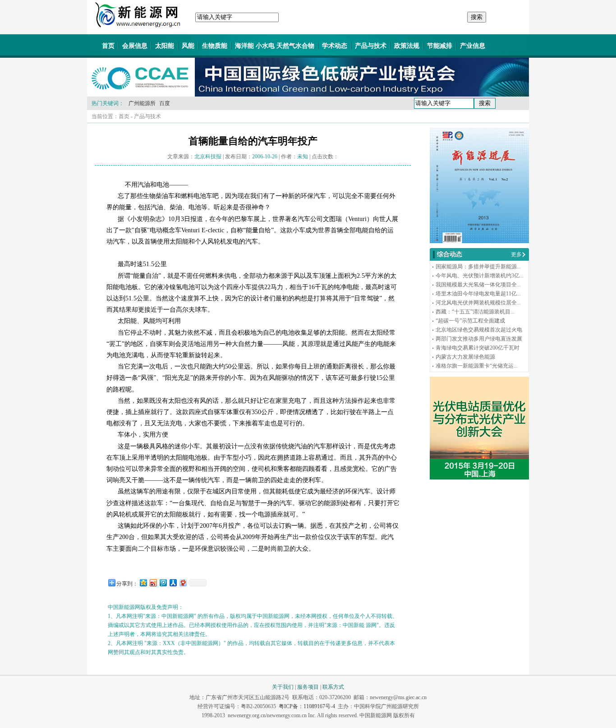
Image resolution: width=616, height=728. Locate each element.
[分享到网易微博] (183, 582)
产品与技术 (370, 45)
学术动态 (334, 45)
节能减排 (439, 45)
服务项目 (308, 687)
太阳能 (164, 45)
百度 (164, 103)
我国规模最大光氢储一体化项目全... (478, 284)
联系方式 (333, 687)
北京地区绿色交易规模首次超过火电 (479, 330)
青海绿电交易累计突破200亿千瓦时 (477, 348)
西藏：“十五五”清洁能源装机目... (475, 312)
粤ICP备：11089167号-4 (307, 706)
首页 (108, 45)
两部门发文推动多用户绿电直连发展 (479, 339)
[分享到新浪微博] (153, 582)
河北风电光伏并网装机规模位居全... (478, 302)
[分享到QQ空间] (143, 582)
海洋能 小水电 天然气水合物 (274, 45)
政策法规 (406, 45)
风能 (188, 45)
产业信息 (472, 45)
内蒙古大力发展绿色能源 (465, 357)
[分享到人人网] (173, 582)
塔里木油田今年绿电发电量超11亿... (478, 293)
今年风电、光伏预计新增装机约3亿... (480, 275)
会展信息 (134, 45)
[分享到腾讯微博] (163, 582)
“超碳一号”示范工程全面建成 (470, 321)
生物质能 (214, 45)
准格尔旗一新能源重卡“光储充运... (477, 366)
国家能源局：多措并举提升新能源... (478, 266)
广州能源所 (142, 103)
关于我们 (283, 687)
